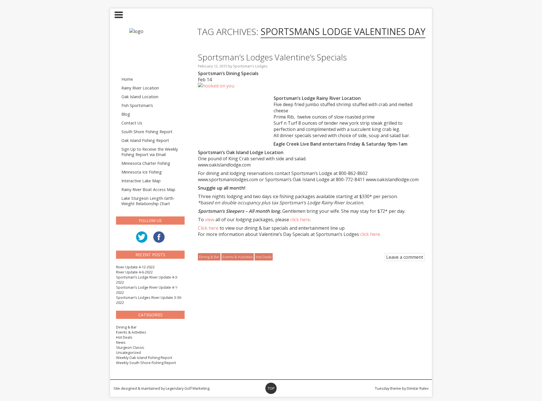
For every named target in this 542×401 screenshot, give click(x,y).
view (209, 219)
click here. (370, 234)
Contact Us (131, 123)
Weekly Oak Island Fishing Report (144, 357)
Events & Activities (131, 332)
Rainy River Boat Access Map (148, 189)
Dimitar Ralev (418, 388)
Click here (208, 228)
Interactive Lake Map (141, 180)
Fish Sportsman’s (137, 105)
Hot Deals (124, 337)
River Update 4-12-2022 (135, 266)
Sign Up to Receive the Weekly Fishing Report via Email (149, 151)
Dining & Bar (126, 327)
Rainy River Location (140, 88)
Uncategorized (128, 352)
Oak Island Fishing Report (145, 140)
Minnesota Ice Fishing (141, 172)
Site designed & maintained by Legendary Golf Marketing (161, 388)
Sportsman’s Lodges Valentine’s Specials (272, 57)
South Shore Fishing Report (146, 131)
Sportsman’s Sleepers (221, 211)
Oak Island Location (139, 96)
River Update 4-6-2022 (134, 272)
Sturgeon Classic (130, 347)
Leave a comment (404, 257)
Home (127, 79)
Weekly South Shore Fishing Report (146, 362)
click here (300, 219)
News (121, 342)
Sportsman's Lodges (250, 66)
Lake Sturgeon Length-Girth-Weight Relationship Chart (148, 201)
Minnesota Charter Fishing (145, 163)
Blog (125, 114)
